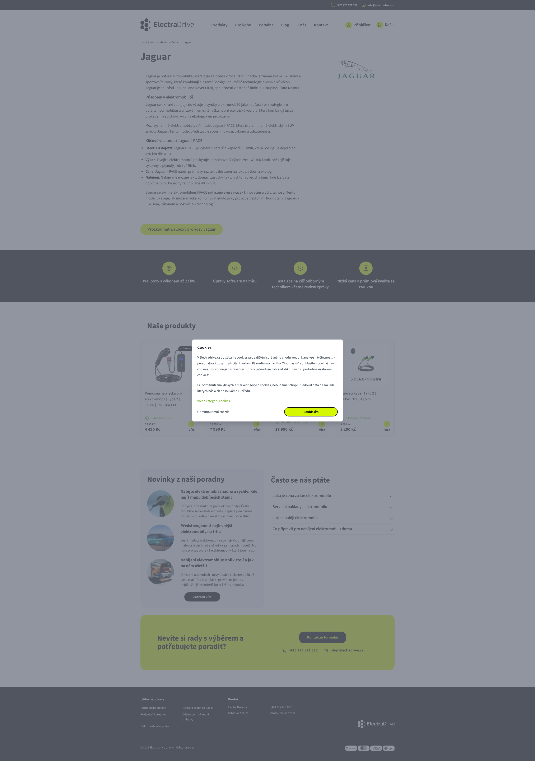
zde (226, 412)
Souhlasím (310, 412)
